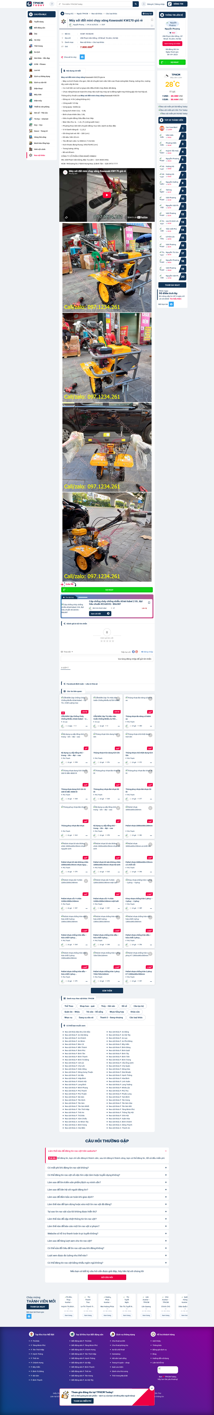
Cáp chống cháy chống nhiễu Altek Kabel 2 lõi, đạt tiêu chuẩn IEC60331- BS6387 (116, 602)
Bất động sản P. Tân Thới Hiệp (83, 1354)
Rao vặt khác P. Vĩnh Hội (119, 1115)
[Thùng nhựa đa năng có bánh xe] (139, 705)
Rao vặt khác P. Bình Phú (75, 1050)
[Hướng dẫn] (51, 3)
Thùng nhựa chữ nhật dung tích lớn (139, 753)
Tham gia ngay (172, 284)
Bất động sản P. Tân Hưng (82, 1375)
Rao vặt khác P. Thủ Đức (75, 1115)
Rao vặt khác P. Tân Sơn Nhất (77, 1106)
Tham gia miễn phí (82, 1400)
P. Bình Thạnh (36, 1380)
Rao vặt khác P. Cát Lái (74, 1062)
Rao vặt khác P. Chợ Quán (119, 1065)
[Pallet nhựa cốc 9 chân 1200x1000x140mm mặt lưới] (107, 887)
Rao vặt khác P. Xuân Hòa (119, 1118)
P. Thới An (35, 1358)
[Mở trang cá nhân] (162, 128)
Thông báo (157, 1345)
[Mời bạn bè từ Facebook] (171, 304)
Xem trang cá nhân (172, 43)
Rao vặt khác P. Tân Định (75, 1100)
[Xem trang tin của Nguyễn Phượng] (172, 25)
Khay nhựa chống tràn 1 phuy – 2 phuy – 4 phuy (139, 899)
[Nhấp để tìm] (136, 4)
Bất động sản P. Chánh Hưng (83, 1349)
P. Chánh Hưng (37, 1362)
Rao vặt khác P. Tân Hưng (119, 1100)
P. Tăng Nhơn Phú (38, 1345)
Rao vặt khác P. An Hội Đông (76, 1034)
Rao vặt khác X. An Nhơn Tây (77, 1121)
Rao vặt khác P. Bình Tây (119, 1053)
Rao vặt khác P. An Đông (119, 1031)
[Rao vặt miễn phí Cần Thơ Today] (173, 110)
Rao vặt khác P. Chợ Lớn (75, 1065)
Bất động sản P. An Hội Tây (82, 1380)
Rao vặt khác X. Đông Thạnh (120, 1124)
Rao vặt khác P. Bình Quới (119, 1050)
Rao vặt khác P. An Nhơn (75, 1041)
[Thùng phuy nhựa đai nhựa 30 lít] (139, 777)
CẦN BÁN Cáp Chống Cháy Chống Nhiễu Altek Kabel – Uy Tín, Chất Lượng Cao (74, 717)
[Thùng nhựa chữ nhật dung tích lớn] (139, 741)
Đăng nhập (148, 651)
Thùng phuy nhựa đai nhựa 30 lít (138, 790)
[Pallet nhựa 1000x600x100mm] (139, 814)
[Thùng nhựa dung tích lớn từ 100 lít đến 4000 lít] (74, 777)
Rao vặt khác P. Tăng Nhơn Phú (121, 1109)
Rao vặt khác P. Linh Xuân (119, 1081)
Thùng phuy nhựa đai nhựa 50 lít (106, 790)
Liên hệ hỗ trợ (158, 1362)
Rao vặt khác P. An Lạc (118, 1038)
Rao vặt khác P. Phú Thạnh (76, 1090)
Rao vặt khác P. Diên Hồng (76, 1069)
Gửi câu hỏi (107, 1277)
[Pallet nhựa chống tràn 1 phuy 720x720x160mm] (107, 960)
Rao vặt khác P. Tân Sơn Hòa (120, 1103)
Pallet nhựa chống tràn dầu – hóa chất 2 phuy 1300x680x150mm (74, 972)
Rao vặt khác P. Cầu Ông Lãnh (121, 1062)
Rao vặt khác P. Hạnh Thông (120, 1075)
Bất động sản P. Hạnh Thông (83, 1358)
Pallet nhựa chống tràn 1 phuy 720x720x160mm (106, 972)
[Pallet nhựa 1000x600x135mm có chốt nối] (139, 850)
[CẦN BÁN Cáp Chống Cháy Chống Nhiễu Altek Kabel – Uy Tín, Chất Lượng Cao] (74, 705)
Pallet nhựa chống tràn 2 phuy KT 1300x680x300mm (139, 972)
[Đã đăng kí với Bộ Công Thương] (168, 1371)
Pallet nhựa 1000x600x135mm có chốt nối (139, 863)
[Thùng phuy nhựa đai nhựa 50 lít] (107, 777)
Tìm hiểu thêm (175, 298)
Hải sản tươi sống (119, 1358)
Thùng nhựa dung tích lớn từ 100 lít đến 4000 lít (73, 790)
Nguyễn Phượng (172, 28)
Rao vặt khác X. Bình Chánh (120, 1121)
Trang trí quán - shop (121, 1362)
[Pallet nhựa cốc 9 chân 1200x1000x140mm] (74, 887)
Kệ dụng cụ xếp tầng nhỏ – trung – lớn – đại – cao (72, 753)
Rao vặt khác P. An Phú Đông (120, 1041)
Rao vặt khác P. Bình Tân (75, 1053)
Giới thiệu (157, 1340)
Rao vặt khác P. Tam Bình (119, 1096)
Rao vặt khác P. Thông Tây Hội (121, 1112)
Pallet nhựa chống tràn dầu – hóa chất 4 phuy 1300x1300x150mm (74, 936)
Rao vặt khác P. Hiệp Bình (75, 1078)
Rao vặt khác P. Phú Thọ (118, 1090)
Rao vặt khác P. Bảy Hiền (119, 1044)
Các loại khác (111, 13)
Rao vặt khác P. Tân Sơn (75, 1103)
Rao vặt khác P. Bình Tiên (119, 1056)
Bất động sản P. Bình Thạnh (82, 1367)
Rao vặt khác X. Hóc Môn (75, 1127)
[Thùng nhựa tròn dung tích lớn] (107, 741)
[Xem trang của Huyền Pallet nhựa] (95, 835)
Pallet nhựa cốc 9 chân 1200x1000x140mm (71, 899)
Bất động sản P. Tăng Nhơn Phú (84, 1345)
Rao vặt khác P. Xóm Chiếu (76, 1118)
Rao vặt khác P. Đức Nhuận (120, 1072)
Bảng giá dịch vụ (160, 1349)
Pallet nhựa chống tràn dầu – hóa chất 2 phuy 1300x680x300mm (138, 936)
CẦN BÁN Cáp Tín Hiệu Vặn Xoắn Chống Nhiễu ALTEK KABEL (104, 717)
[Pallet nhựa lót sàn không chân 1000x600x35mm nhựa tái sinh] (107, 850)
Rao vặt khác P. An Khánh (75, 1038)
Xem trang (68, 1315)
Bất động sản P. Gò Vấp (81, 1362)
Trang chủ (69, 13)
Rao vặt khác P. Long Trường (120, 1084)
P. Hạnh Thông (37, 1354)
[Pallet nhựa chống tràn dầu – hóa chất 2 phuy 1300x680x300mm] (139, 923)
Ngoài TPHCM (82, 13)
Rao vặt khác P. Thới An (74, 1112)
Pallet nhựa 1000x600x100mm (139, 825)
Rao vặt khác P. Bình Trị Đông (77, 1059)
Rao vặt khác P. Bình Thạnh (76, 1056)
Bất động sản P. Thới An (81, 1371)
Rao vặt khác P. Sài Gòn (74, 1096)
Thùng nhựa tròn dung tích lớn (106, 752)
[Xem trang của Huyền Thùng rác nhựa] (127, 726)
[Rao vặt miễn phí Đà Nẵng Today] (172, 106)
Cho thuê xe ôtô (118, 1340)
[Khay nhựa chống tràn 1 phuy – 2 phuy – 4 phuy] (139, 887)
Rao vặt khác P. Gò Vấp (74, 1075)
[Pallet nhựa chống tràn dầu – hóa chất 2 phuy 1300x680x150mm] (74, 960)
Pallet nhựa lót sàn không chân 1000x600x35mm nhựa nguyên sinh (74, 863)
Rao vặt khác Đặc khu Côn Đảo (77, 1031)
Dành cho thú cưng (120, 1371)
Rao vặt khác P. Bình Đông (120, 1047)
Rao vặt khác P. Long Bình (75, 1084)
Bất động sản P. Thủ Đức (81, 1340)
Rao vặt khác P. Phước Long (120, 1093)
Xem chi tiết (96, 613)
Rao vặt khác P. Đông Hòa (119, 1069)
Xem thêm (107, 990)
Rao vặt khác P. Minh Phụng (76, 1087)
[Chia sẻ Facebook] (82, 56)
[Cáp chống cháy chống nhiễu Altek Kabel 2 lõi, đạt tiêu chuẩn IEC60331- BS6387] (73, 608)
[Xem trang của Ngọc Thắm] (63, 726)
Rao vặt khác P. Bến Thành (76, 1047)
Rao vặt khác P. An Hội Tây (120, 1034)
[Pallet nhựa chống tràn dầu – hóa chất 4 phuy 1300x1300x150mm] (74, 923)
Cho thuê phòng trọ (120, 1345)
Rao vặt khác (97, 13)
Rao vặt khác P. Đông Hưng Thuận (79, 1072)
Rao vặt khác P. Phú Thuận (76, 1093)
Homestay (116, 1354)
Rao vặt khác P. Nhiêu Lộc (119, 1087)
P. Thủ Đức (35, 1340)
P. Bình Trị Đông (37, 1371)
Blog (154, 1354)
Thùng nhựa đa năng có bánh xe (138, 717)
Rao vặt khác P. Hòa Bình (119, 1078)
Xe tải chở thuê (118, 1349)
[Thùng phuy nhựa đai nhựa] (74, 814)
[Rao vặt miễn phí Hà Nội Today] (173, 113)
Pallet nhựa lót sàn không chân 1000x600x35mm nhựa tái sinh (106, 863)
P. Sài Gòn (35, 1375)
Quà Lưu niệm (117, 1367)
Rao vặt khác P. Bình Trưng (120, 1059)
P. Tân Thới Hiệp (37, 1349)
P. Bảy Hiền (35, 1367)
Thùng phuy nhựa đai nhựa (72, 825)
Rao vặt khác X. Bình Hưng (76, 1124)
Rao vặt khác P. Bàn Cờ (74, 1044)
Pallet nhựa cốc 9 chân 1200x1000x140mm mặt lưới (106, 899)
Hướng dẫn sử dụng (161, 1358)
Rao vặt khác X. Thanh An (119, 1127)
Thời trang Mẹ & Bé (120, 1375)
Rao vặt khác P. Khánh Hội (76, 1081)
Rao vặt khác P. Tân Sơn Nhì (120, 1106)
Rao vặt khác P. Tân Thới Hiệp (77, 1109)
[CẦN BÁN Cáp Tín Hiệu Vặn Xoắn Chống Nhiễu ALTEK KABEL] (107, 705)
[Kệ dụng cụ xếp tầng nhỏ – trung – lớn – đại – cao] (74, 741)
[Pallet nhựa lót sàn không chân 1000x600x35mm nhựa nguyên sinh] (74, 850)
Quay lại (147, 13)
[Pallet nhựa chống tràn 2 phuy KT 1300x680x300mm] (139, 960)
